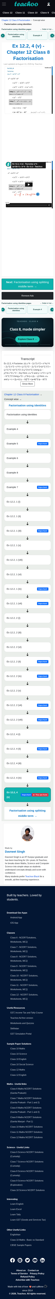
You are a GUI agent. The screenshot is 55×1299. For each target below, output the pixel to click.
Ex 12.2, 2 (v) (14, 690)
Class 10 (33, 12)
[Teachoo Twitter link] (27, 1260)
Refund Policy (27, 1277)
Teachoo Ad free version (21, 1018)
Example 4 (12, 429)
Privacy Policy (37, 1273)
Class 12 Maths (17, 1070)
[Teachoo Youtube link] (35, 1260)
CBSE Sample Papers (21, 1245)
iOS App (14, 923)
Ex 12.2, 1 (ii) (14, 516)
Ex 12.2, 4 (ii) (27, 748)
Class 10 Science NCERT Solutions (27, 1190)
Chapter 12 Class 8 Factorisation (16, 20)
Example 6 (12, 458)
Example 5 (27, 443)
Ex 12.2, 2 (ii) (27, 661)
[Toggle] (5, 4)
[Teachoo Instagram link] (20, 1260)
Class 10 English (18, 1059)
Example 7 (27, 487)
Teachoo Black (32, 876)
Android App (16, 917)
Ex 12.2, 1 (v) (14, 545)
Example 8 (12, 472)
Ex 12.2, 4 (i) (13, 734)
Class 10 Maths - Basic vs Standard (27, 1240)
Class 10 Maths (17, 1048)
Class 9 (44, 12)
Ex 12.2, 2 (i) (13, 618)
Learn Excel (16, 1209)
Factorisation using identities (22, 414)
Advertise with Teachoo (27, 1280)
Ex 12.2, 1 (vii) (27, 603)
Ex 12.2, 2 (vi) (14, 647)
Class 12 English (18, 1075)
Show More (27, 384)
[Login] (48, 4)
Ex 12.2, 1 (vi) (14, 574)
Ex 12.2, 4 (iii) (14, 763)
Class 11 (20, 12)
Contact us (33, 1270)
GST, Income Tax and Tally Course (26, 1013)
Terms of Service (19, 1273)
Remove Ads (27, 296)
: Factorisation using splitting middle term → (27, 284)
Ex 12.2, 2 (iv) (27, 676)
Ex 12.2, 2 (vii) (27, 705)
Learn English (16, 1204)
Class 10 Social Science (22, 1064)
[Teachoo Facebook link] (12, 1260)
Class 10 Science (18, 1054)
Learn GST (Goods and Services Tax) (28, 1220)
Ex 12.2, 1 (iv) (27, 589)
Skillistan (14, 1028)
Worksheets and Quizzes (22, 1023)
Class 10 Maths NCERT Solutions (26, 1127)
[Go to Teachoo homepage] (26, 4)
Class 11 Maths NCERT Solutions (26, 1132)
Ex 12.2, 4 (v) (27, 794)
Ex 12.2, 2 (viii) (27, 719)
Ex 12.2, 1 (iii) (27, 530)
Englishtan (15, 1234)
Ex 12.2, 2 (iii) (14, 632)
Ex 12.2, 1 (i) (13, 501)
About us (21, 1270)
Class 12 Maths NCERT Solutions (26, 1137)
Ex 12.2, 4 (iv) (27, 778)
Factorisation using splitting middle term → (27, 813)
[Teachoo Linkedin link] (42, 1260)
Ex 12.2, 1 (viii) (15, 560)
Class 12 (7, 12)
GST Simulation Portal (21, 1034)
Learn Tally (15, 1214)
